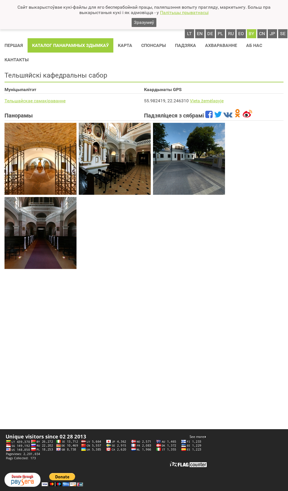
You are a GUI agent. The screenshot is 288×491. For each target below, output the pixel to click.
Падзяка (185, 45)
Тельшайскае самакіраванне (35, 100)
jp (272, 33)
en (199, 33)
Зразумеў (144, 22)
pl (220, 33)
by (251, 33)
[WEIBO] (248, 115)
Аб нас (254, 45)
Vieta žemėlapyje (207, 100)
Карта (125, 45)
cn (262, 33)
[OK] (237, 115)
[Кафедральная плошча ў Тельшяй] (189, 159)
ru (231, 33)
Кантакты (16, 59)
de (210, 33)
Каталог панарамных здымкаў (70, 45)
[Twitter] (218, 115)
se (282, 33)
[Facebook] (209, 115)
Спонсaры (153, 45)
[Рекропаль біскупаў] (40, 159)
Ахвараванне (221, 45)
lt (189, 33)
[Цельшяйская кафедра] (115, 159)
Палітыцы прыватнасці (184, 12)
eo (241, 33)
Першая (13, 45)
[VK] (227, 115)
